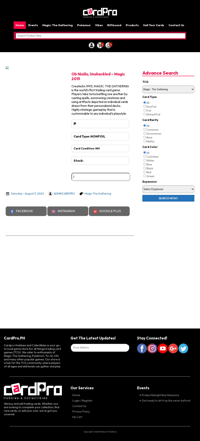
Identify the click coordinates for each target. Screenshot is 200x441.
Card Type (149, 97)
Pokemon (84, 25)
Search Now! (168, 198)
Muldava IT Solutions (108, 431)
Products (132, 25)
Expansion (149, 181)
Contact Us (176, 25)
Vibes (99, 25)
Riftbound (114, 25)
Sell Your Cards (153, 25)
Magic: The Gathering (57, 25)
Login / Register (82, 400)
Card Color (150, 147)
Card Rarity (150, 120)
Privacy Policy (81, 411)
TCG (145, 82)
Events (33, 25)
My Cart (77, 417)
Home (20, 25)
